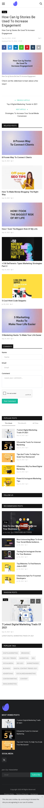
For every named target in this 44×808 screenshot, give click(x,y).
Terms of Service (22, 794)
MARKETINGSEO (33, 663)
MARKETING (23, 658)
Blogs (4, 12)
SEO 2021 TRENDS (9, 658)
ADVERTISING (8, 673)
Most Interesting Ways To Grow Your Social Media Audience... (29, 541)
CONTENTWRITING (10, 679)
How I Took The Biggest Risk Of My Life (19, 229)
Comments (7, 346)
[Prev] (32, 601)
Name (4, 352)
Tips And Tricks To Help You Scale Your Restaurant (28, 455)
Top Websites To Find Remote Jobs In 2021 (29, 565)
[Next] (39, 601)
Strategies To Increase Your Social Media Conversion (22, 114)
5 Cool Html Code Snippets (14, 301)
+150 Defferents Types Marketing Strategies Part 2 (22, 264)
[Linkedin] (15, 47)
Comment (6, 373)
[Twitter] (10, 47)
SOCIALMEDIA (8, 663)
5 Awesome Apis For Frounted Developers (29, 577)
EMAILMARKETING (10, 684)
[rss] (4, 760)
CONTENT (24, 679)
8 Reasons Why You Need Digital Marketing (29, 467)
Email (4, 363)
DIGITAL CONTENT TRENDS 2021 (25, 668)
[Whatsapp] (21, 47)
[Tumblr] (33, 47)
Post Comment (10, 401)
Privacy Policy (9, 794)
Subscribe (36, 775)
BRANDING (25, 653)
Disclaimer (34, 794)
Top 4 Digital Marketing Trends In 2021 (22, 104)
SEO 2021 (20, 663)
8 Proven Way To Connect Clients (17, 157)
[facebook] (4, 47)
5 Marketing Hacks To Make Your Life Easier (21, 335)
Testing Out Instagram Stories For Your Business (29, 553)
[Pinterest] (27, 47)
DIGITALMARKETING (10, 653)
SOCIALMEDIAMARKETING (26, 673)
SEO (33, 658)
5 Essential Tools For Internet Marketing (29, 443)
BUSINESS (6, 668)
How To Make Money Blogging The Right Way (20, 193)
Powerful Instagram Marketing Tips (29, 480)
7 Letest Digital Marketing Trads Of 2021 (27, 431)
